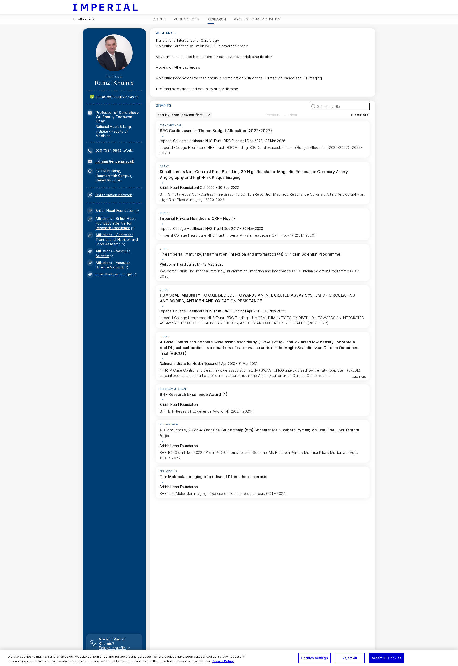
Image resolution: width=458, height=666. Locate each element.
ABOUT (159, 19)
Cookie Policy (223, 661)
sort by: (164, 115)
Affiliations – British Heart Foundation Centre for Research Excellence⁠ (116, 223)
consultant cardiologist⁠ (114, 274)
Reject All (349, 658)
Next (293, 115)
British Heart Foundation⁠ (115, 210)
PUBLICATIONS (187, 19)
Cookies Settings (314, 658)
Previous (273, 115)
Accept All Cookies (386, 658)
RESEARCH (217, 19)
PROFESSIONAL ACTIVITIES (257, 19)
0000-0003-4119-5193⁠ (115, 97)
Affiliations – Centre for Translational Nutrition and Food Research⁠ (117, 239)
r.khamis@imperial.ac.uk (115, 161)
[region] (229, 658)
